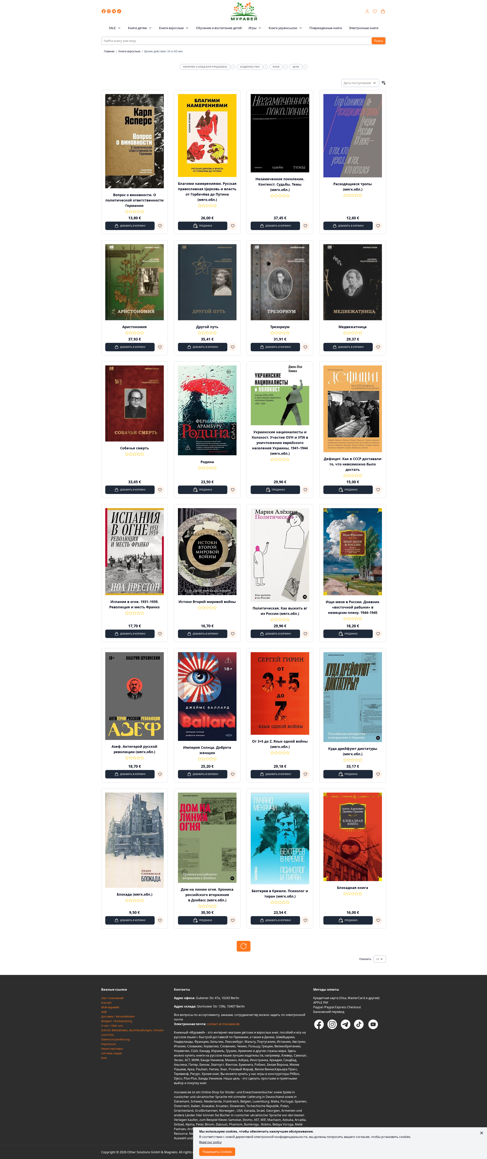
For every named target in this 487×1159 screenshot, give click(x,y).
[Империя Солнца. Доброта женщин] (207, 696)
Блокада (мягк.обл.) (134, 894)
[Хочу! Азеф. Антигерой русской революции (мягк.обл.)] (160, 774)
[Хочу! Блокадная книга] (378, 920)
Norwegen (227, 1110)
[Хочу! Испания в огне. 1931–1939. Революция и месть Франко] (160, 634)
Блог (104, 1058)
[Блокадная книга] (352, 837)
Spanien (300, 1101)
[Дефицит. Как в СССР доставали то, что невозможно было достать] (352, 408)
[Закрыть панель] (481, 1133)
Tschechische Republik (262, 1106)
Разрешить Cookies (217, 1152)
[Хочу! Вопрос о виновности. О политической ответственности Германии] (160, 226)
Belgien (245, 1101)
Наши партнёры (112, 1048)
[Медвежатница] (352, 282)
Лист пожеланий (112, 998)
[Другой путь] (207, 282)
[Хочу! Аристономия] (160, 347)
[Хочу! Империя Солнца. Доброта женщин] (233, 774)
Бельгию (216, 1041)
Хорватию (211, 1046)
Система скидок (111, 1053)
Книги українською (283, 28)
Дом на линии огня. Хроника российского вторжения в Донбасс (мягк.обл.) (207, 894)
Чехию (242, 1046)
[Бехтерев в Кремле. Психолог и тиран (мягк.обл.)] (280, 839)
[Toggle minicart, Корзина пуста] (383, 11)
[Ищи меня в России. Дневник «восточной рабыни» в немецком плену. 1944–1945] (352, 551)
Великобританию (287, 1046)
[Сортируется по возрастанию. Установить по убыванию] (383, 83)
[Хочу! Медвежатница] (378, 347)
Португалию (266, 1041)
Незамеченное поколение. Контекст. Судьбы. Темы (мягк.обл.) (279, 184)
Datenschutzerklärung (115, 1039)
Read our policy (210, 1142)
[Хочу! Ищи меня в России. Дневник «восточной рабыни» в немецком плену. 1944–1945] (378, 634)
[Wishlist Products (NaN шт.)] (374, 11)
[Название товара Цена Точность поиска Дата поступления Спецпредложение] (360, 83)
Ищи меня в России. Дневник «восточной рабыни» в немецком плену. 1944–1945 (352, 607)
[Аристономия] (134, 282)
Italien (195, 1106)
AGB (104, 1012)
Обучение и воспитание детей (219, 28)
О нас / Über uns (112, 1025)
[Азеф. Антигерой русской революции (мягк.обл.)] (134, 696)
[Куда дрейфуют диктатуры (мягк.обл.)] (352, 697)
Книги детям (137, 28)
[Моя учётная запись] (367, 11)
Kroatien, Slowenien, (231, 1106)
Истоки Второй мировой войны (207, 601)
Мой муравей (110, 1007)
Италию (180, 1046)
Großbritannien (206, 1110)
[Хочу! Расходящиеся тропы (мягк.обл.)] (378, 226)
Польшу (254, 1046)
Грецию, (268, 1046)
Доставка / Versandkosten (118, 1016)
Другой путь (207, 326)
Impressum (108, 1044)
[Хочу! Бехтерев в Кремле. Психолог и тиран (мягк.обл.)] (305, 920)
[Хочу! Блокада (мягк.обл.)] (160, 920)
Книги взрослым (171, 28)
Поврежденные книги (325, 28)
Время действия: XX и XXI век (163, 51)
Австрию (298, 1041)
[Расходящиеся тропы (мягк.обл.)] (352, 136)
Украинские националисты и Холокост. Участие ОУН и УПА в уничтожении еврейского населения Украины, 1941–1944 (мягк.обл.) (280, 443)
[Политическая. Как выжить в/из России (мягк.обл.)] (280, 555)
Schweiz (196, 1101)
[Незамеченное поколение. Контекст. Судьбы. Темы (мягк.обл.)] (280, 133)
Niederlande (213, 1101)
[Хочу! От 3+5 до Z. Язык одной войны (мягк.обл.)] (305, 774)
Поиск (378, 41)
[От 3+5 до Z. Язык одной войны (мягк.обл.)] (280, 693)
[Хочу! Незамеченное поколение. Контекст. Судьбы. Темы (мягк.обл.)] (305, 226)
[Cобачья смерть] (134, 403)
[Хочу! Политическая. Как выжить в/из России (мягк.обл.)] (305, 634)
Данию (269, 1037)
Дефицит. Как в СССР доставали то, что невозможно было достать (352, 464)
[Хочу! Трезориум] (305, 347)
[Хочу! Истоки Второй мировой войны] (233, 634)
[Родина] (207, 410)
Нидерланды (183, 1041)
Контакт (106, 1002)
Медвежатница (353, 326)
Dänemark (181, 1101)
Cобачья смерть (134, 448)
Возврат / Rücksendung (116, 1021)
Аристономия (134, 326)
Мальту (250, 1041)
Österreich (181, 1106)
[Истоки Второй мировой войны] (207, 551)
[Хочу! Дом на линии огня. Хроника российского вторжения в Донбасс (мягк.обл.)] (233, 920)
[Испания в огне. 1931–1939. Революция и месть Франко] (134, 551)
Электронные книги (363, 28)
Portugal (287, 1101)
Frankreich (231, 1101)
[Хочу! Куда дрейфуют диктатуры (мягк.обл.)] (378, 774)
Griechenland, (184, 1110)
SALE (112, 28)
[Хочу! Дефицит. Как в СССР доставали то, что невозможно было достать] (378, 490)
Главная (109, 51)
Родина (207, 462)
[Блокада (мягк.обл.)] (134, 840)
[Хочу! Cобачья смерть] (160, 490)
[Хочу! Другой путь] (233, 347)
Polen (284, 1106)
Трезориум (280, 326)
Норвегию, (182, 1051)
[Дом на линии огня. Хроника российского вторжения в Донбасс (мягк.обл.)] (207, 838)
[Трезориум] (280, 282)
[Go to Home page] (244, 11)
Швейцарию (285, 1037)
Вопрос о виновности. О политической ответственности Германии (134, 200)
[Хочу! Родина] (233, 490)
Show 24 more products (243, 946)
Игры (252, 28)
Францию (201, 1041)
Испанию (284, 1041)
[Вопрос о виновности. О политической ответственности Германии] (134, 141)
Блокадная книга (352, 887)
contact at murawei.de (223, 1024)
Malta (275, 1101)
